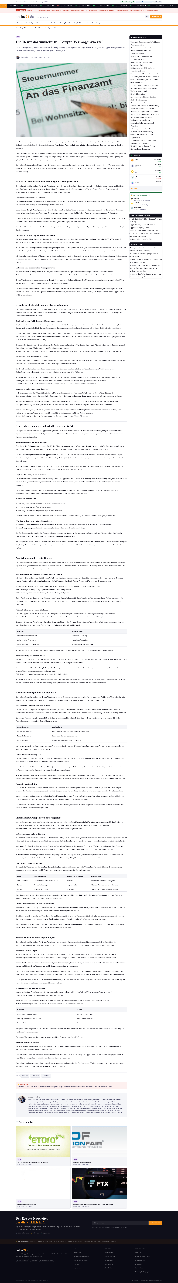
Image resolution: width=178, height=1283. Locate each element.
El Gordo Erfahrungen (137, 239)
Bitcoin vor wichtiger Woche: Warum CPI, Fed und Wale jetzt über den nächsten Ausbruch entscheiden (72, 10)
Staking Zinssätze (65, 23)
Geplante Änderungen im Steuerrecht (144, 88)
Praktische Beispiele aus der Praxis (143, 108)
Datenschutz (139, 1268)
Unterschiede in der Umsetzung (142, 131)
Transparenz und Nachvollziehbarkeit (144, 74)
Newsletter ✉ (156, 16)
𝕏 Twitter (25, 1076)
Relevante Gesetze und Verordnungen (144, 85)
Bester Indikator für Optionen (140, 230)
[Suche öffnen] (147, 16)
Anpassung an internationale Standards (145, 76)
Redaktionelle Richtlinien (81, 1256)
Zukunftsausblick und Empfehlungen (144, 140)
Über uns (18, 2)
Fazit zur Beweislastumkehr (140, 149)
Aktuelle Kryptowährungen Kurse (36, 23)
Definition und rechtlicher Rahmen (143, 48)
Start (17, 28)
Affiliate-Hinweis (78, 1252)
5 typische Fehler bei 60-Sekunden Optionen (145, 219)
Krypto (53, 23)
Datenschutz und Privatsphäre (141, 117)
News (19, 23)
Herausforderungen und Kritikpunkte (144, 111)
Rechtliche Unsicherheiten (140, 120)
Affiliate (32, 2)
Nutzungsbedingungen (81, 1260)
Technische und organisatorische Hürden (145, 114)
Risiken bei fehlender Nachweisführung (145, 105)
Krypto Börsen (79, 23)
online (25, 16)
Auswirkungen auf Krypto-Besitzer (143, 97)
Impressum (77, 1268)
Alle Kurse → (173, 6)
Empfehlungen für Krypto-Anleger (143, 146)
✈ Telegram (35, 1076)
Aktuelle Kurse (108, 1268)
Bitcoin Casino (108, 1264)
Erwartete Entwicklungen (140, 143)
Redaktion (25, 2)
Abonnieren (156, 1223)
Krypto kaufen (108, 1252)
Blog (21, 28)
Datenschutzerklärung (121, 1227)
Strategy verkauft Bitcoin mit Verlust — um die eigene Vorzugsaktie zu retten (137, 10)
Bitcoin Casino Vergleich (95, 23)
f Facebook (46, 1076)
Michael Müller (23, 57)
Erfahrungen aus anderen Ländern (143, 129)
